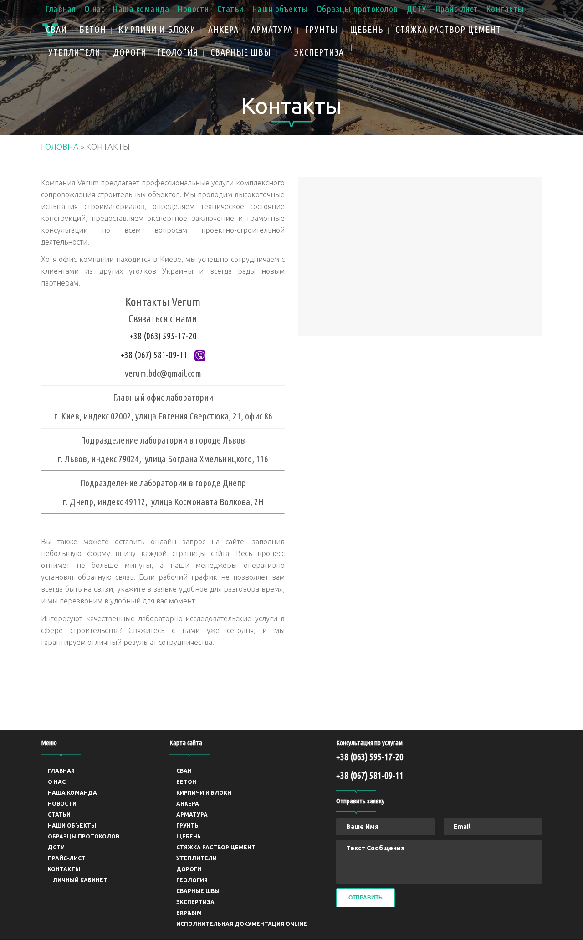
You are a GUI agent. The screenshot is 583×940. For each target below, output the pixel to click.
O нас (94, 9)
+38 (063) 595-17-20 (163, 336)
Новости (193, 9)
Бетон (186, 782)
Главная (60, 9)
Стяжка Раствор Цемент (216, 847)
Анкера (187, 804)
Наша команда (141, 9)
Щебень (188, 836)
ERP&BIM (189, 913)
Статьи (230, 9)
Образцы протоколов (357, 9)
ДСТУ (416, 9)
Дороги (188, 869)
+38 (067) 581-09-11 (154, 354)
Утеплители (196, 858)
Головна (60, 146)
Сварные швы (198, 891)
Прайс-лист (456, 9)
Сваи (184, 771)
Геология (192, 880)
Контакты (505, 9)
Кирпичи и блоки (203, 793)
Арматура (192, 814)
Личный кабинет (80, 880)
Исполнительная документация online (241, 924)
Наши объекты (280, 9)
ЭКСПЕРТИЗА (195, 902)
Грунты (188, 825)
